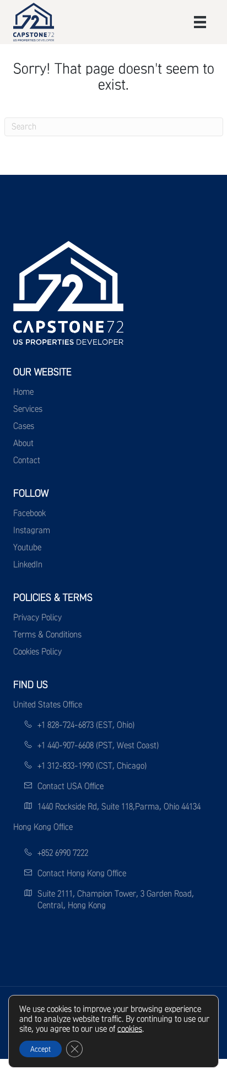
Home (23, 391)
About (23, 443)
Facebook (29, 513)
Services (27, 409)
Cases (23, 426)
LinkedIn (27, 564)
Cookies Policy (37, 651)
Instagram (31, 530)
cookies (129, 1028)
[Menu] (200, 22)
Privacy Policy (37, 617)
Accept (40, 1049)
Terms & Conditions (47, 634)
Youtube (27, 547)
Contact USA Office (70, 786)
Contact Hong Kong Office (81, 873)
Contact (26, 460)
